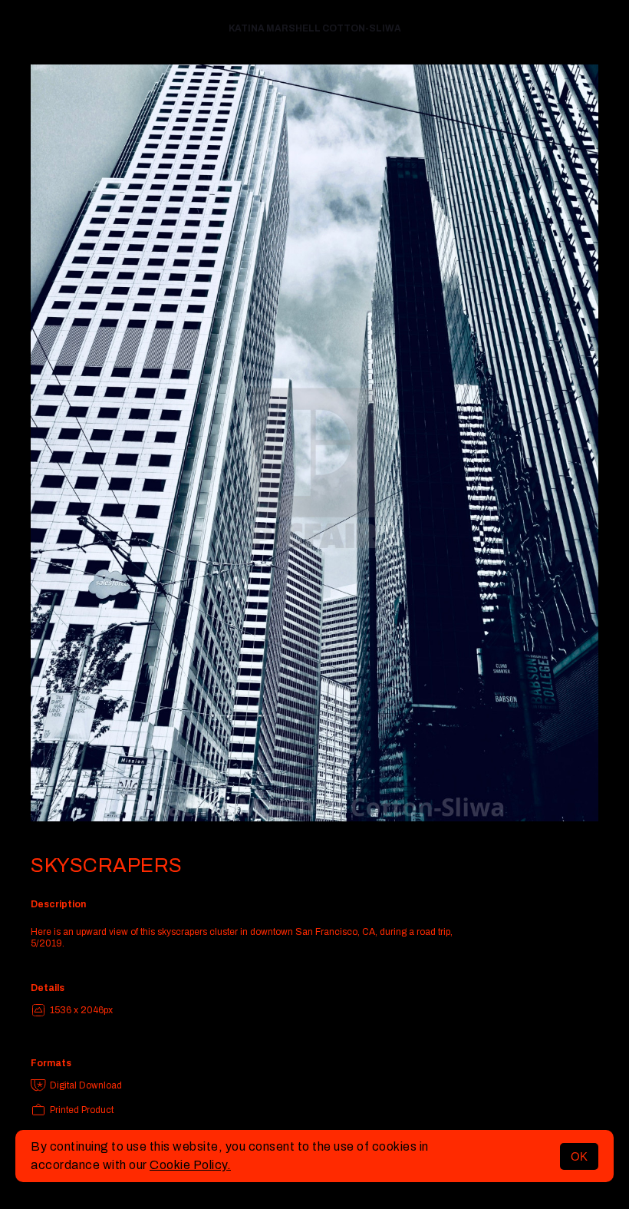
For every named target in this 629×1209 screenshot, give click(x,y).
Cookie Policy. (190, 1164)
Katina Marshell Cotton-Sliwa (315, 28)
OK (579, 1156)
